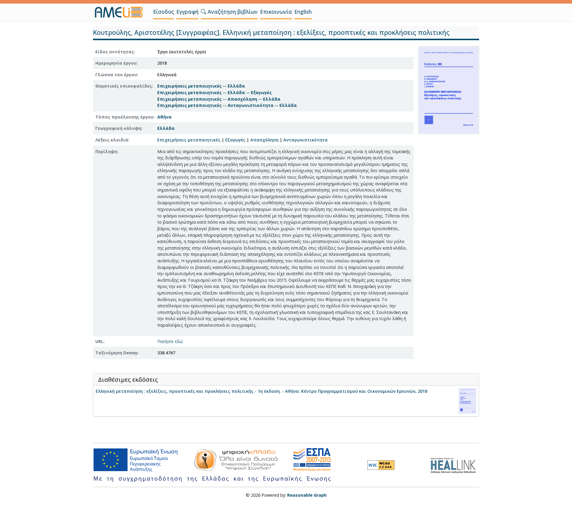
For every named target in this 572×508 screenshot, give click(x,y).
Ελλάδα (166, 128)
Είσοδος (163, 11)
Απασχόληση (264, 140)
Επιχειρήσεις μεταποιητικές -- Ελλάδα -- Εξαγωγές (214, 92)
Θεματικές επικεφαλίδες (123, 86)
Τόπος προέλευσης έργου (124, 117)
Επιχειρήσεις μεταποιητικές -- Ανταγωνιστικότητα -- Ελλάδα (227, 105)
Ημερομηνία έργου (115, 63)
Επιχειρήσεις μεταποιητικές (188, 140)
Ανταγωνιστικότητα (305, 140)
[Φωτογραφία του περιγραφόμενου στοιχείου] (448, 89)
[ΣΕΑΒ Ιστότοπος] (454, 465)
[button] (203, 11)
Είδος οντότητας (114, 51)
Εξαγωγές (235, 140)
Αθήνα (164, 117)
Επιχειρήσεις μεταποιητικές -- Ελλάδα (201, 86)
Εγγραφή (187, 11)
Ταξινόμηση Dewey (116, 353)
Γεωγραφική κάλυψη (118, 128)
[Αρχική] (120, 12)
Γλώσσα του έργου (116, 74)
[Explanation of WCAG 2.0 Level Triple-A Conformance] (380, 465)
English (303, 11)
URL (99, 341)
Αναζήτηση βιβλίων (232, 11)
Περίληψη (106, 151)
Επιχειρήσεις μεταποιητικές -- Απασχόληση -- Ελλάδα (218, 99)
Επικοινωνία (276, 11)
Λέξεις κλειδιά (111, 140)
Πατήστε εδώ (170, 341)
